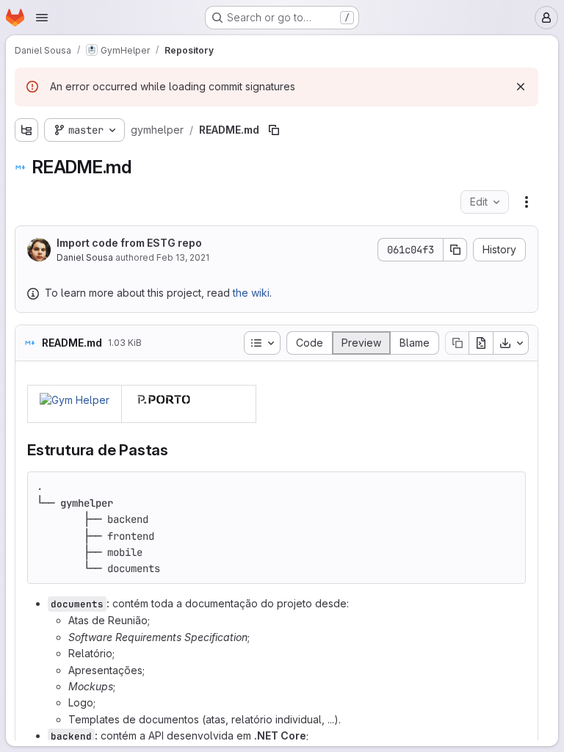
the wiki (251, 292)
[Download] (511, 343)
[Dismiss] (520, 86)
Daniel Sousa (85, 257)
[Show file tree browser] (26, 130)
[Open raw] (481, 343)
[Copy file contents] (457, 343)
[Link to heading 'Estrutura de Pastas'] (176, 450)
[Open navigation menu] (42, 17)
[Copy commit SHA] (455, 249)
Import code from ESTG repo (129, 242)
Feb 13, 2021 (182, 257)
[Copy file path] (274, 130)
